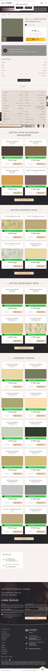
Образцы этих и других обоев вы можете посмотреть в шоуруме (23, 51)
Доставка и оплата (6, 633)
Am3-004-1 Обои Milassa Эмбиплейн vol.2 (12, 319)
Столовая (37, 107)
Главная (4, 14)
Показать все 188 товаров (24, 273)
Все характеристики (24, 80)
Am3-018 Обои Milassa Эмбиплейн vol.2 (12, 422)
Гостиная (37, 106)
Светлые (3, 645)
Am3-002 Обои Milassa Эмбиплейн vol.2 (36, 393)
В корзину (36, 39)
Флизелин (21, 121)
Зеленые (40, 73)
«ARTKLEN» (34, 670)
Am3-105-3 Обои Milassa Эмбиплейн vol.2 (35, 364)
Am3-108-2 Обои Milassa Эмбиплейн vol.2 (35, 480)
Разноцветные (5, 651)
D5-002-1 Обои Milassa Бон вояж (36, 216)
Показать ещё (24, 538)
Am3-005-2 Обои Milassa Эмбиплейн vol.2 (35, 509)
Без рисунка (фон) (41, 97)
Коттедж (42, 109)
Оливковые (44, 73)
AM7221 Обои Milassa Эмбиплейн (36, 170)
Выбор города (28, 7)
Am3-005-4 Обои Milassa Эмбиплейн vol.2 (12, 393)
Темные (3, 647)
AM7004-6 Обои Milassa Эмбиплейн (12, 171)
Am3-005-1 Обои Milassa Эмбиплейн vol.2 (12, 451)
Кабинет (42, 107)
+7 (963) (32, 638)
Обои (9, 14)
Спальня (42, 105)
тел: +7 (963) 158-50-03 (10, 560)
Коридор (42, 106)
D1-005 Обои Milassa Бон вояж (12, 216)
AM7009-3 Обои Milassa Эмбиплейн (12, 142)
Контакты (4, 639)
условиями (5, 617)
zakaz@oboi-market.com (34, 648)
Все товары (4, 653)
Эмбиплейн (44, 70)
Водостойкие (44, 75)
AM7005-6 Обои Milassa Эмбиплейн (35, 290)
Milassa (45, 67)
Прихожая (39, 105)
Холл (40, 107)
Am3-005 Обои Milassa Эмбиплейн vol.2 (36, 244)
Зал (40, 106)
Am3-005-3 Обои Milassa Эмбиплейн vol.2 (35, 422)
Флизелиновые (41, 100)
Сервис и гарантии (6, 635)
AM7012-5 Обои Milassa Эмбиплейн (35, 142)
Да (19, 7)
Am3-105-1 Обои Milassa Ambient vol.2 (12, 509)
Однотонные (4, 649)
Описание (23, 86)
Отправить (35, 618)
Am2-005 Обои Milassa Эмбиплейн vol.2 (36, 319)
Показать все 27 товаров (24, 347)
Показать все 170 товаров (24, 199)
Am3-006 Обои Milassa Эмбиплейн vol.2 (12, 480)
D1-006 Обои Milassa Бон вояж (12, 243)
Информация (4, 637)
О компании (4, 632)
